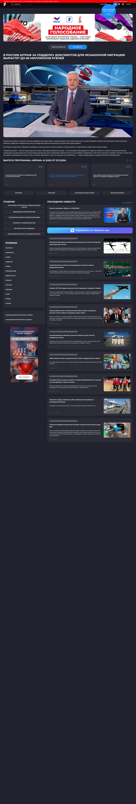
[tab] (58, 47)
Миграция (51, 193)
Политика (18, 193)
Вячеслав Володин (117, 193)
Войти (128, 4)
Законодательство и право (84, 193)
